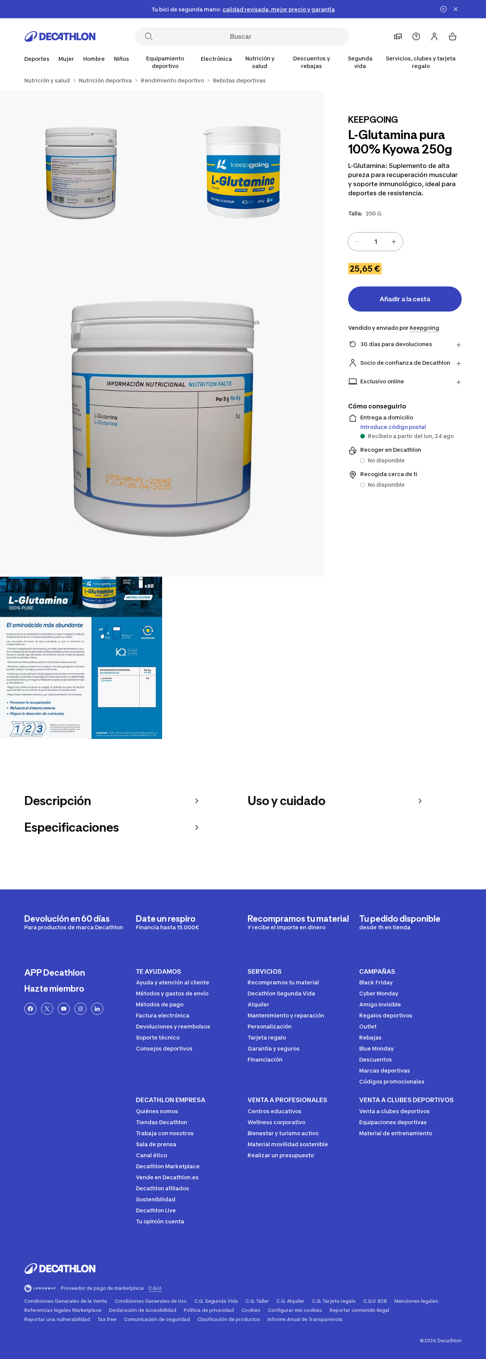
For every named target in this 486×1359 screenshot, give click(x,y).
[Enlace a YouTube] (64, 1009)
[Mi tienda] (398, 36)
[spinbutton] (375, 241)
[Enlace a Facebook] (30, 1009)
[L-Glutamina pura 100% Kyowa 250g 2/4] (81, 171)
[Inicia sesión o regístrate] (434, 36)
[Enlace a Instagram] (80, 1009)
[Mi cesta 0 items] (452, 36)
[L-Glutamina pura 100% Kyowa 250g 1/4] (243, 171)
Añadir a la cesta (405, 299)
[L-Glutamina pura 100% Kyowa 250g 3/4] (162, 415)
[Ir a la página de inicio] (60, 36)
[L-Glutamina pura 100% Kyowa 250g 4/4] (81, 658)
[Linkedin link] (97, 1009)
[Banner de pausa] (443, 9)
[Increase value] (394, 242)
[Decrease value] (357, 242)
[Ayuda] (416, 36)
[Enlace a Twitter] (47, 1009)
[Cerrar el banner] (456, 9)
